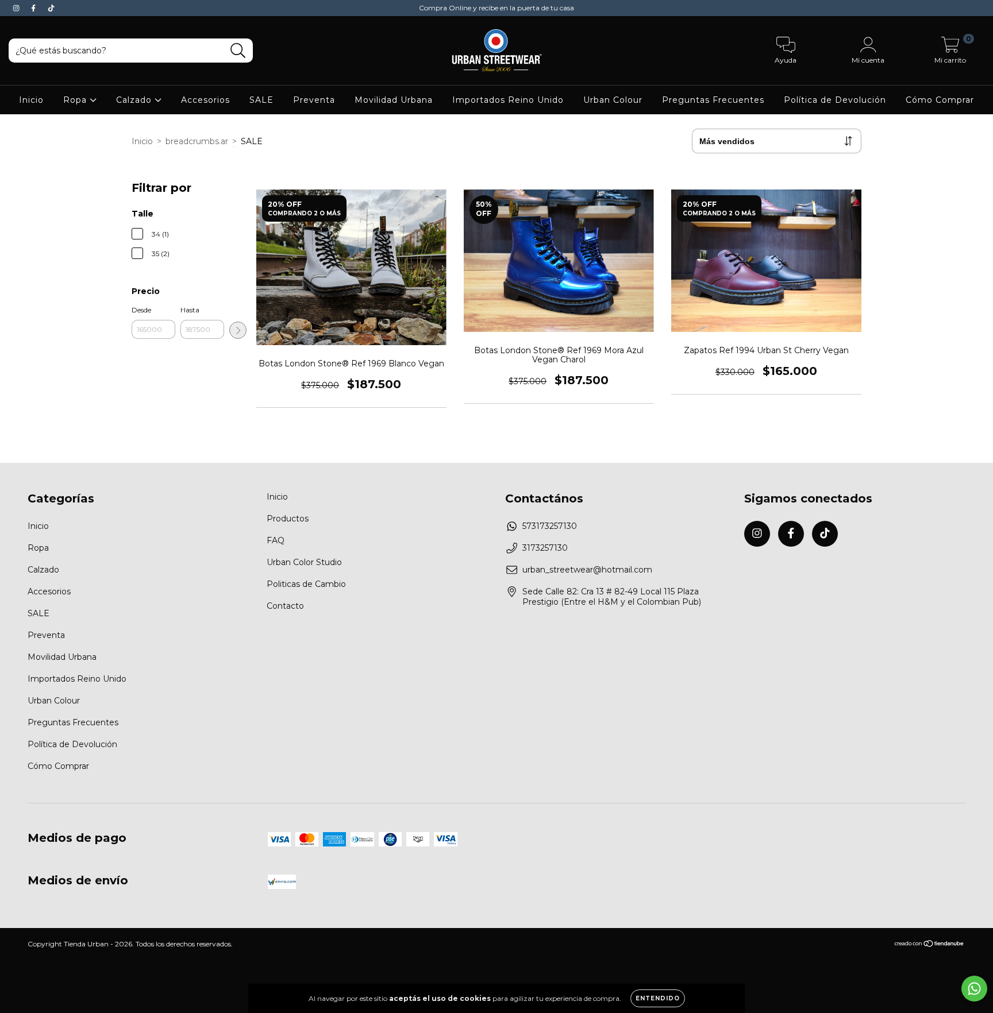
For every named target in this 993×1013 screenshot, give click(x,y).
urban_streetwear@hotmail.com (587, 570)
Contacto (285, 606)
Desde (141, 310)
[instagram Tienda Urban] (17, 8)
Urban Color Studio (304, 562)
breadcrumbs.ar (197, 141)
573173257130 (549, 526)
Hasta (189, 310)
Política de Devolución (835, 100)
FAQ (275, 540)
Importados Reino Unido (508, 100)
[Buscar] (238, 50)
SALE (261, 100)
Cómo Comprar (940, 100)
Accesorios (205, 100)
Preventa (314, 100)
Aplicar (238, 330)
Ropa (76, 100)
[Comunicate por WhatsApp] (974, 989)
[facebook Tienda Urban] (34, 8)
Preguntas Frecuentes (713, 100)
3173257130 (545, 548)
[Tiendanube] (929, 945)
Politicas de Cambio (306, 584)
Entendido (658, 998)
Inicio (31, 100)
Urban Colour (612, 100)
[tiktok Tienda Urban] (51, 8)
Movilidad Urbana (394, 100)
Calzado (135, 100)
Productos (288, 518)
